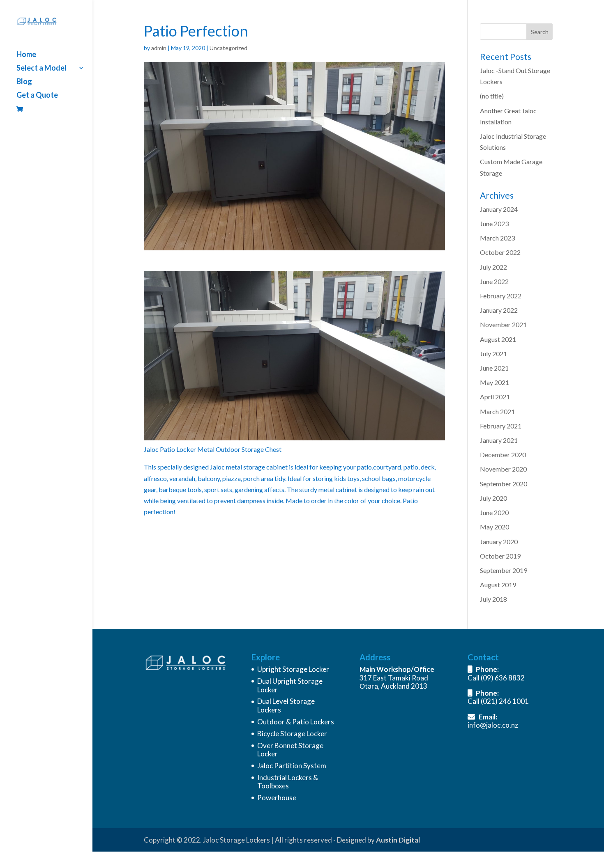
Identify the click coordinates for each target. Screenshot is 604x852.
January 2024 (499, 209)
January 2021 (499, 440)
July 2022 (493, 267)
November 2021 (503, 324)
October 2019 (500, 556)
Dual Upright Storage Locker (290, 685)
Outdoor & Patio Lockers (295, 721)
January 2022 (499, 310)
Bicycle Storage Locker (292, 733)
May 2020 (494, 527)
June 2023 (494, 223)
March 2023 (497, 238)
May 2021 (494, 382)
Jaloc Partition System (291, 765)
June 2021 (494, 368)
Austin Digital (398, 840)
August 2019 (498, 585)
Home (26, 55)
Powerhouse (276, 797)
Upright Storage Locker (293, 669)
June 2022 (494, 281)
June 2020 (494, 512)
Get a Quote (37, 95)
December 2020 (503, 454)
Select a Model (41, 68)
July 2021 (493, 353)
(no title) (492, 96)
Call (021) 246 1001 (498, 701)
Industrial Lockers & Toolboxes (287, 781)
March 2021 (497, 411)
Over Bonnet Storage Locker (290, 749)
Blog (24, 82)
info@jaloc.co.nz (493, 725)
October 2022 (500, 252)
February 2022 (500, 296)
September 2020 (503, 484)
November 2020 (503, 469)
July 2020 (493, 498)
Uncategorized (228, 47)
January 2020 (499, 541)
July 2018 (493, 599)
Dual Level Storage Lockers (286, 705)
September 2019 (503, 570)
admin (158, 47)
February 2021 (500, 426)
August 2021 (498, 339)
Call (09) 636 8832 (496, 677)
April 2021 (495, 397)
